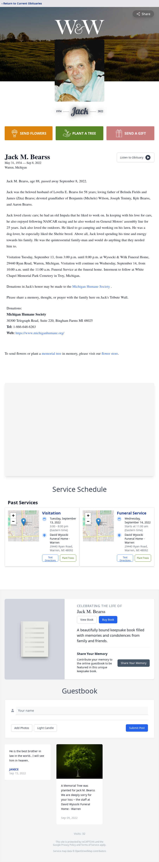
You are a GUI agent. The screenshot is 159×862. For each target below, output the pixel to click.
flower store (110, 353)
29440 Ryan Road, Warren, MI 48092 (61, 548)
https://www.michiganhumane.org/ (40, 332)
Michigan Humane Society (91, 286)
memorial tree (51, 353)
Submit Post (137, 728)
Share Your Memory (133, 663)
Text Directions (50, 559)
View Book (86, 619)
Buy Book (108, 619)
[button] (23, 522)
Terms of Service (90, 845)
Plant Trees (68, 558)
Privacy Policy (68, 845)
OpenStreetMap (83, 851)
